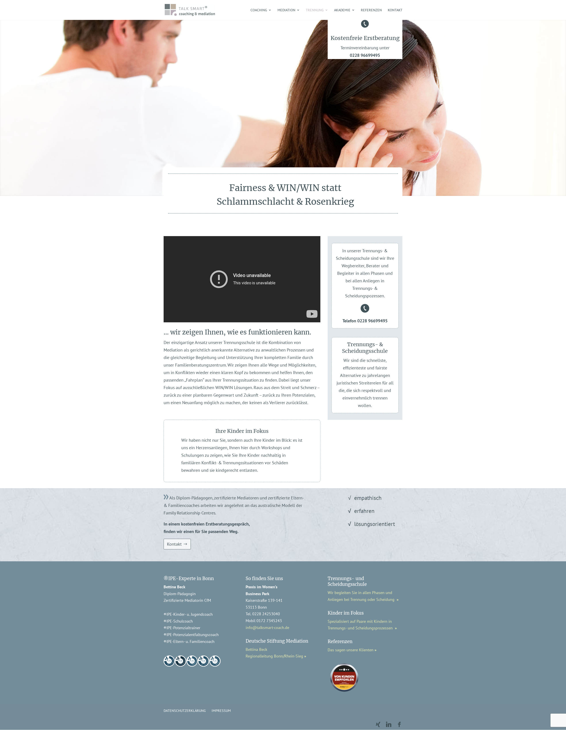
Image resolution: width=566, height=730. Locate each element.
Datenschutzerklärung (185, 710)
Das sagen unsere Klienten (350, 649)
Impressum (221, 710)
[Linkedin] (388, 724)
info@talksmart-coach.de (267, 627)
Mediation (286, 10)
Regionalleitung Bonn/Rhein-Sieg (275, 656)
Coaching (258, 10)
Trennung (315, 10)
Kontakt (395, 10)
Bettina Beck (256, 649)
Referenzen (371, 10)
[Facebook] (399, 724)
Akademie (342, 10)
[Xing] (378, 724)
